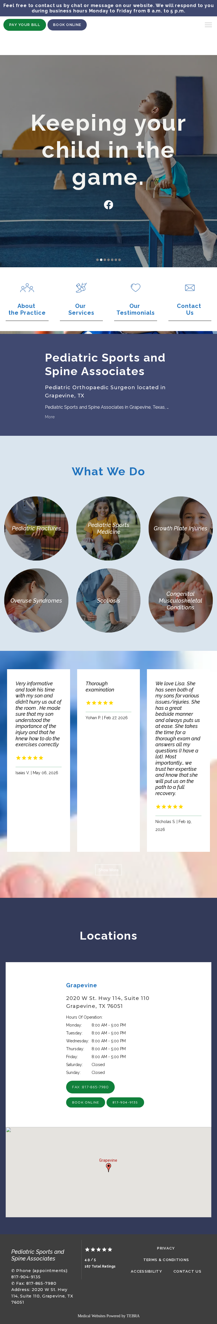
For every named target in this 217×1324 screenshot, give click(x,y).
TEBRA (133, 1316)
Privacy (166, 1248)
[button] (208, 25)
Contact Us (187, 1271)
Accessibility (146, 1271)
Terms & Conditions (166, 1260)
